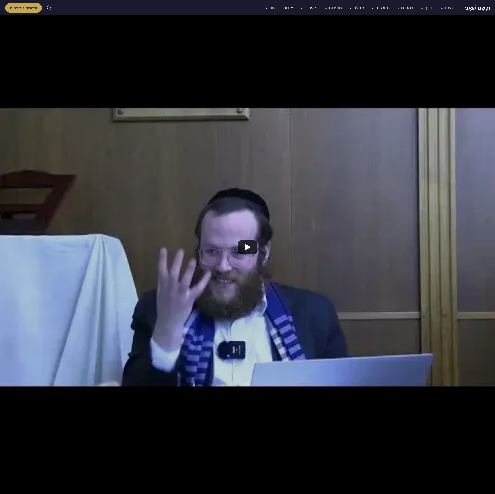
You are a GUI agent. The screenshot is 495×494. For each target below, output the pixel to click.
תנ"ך (429, 8)
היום (449, 8)
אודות (288, 8)
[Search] (49, 7)
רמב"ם (407, 8)
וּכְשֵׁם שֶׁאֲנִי (477, 7)
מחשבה (382, 8)
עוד (273, 8)
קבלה (358, 8)
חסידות (335, 8)
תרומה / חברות (23, 8)
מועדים (311, 8)
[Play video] (247, 247)
